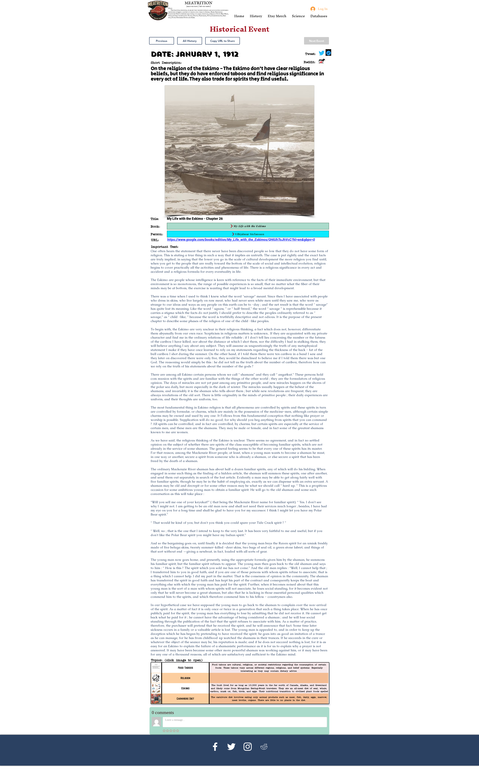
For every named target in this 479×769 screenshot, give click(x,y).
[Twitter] (231, 746)
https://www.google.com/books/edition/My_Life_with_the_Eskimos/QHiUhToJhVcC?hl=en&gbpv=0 (241, 239)
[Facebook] (215, 746)
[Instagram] (247, 746)
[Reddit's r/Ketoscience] (263, 746)
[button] (256, 16)
